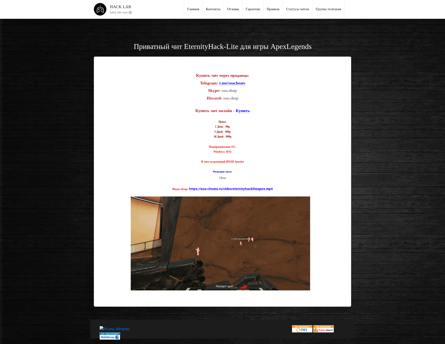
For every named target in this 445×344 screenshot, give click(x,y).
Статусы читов (297, 9)
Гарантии (253, 9)
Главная (193, 9)
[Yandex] (323, 328)
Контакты (213, 9)
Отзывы (233, 9)
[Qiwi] (302, 328)
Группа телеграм (328, 9)
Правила (273, 9)
